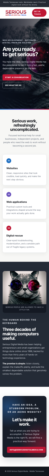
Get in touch (37, 12)
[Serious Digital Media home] (16, 13)
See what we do (13, 85)
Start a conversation (17, 77)
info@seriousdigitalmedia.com (26, 450)
